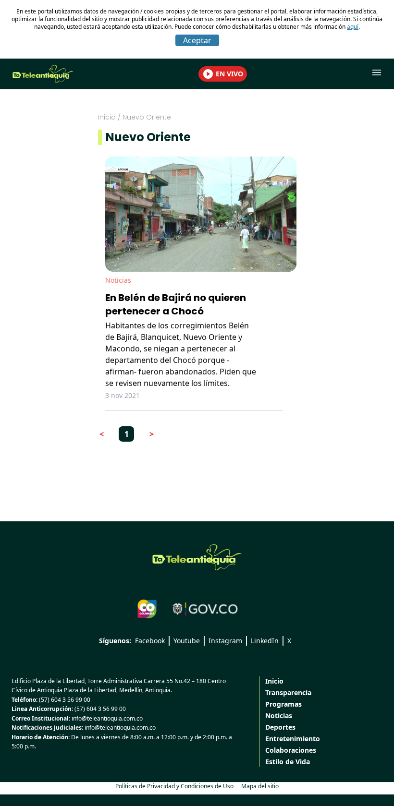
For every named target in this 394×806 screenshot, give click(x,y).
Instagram (225, 640)
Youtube (186, 640)
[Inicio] (197, 557)
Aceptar (197, 40)
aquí (352, 27)
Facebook (150, 640)
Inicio (107, 117)
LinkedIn (265, 640)
